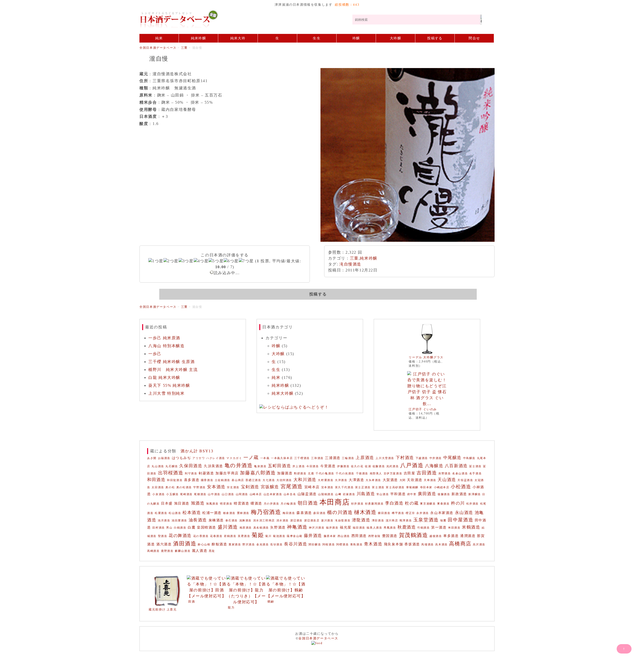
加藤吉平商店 (227, 473)
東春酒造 (443, 503)
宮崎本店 (312, 487)
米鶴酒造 (471, 527)
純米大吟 (237, 38)
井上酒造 (298, 466)
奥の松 (170, 487)
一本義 (265, 458)
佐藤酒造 (378, 466)
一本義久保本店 (282, 458)
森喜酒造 (304, 513)
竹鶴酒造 (423, 527)
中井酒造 (435, 458)
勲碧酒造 (300, 473)
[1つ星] (155, 261)
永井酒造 (422, 513)
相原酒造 (245, 527)
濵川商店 (392, 520)
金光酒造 (262, 544)
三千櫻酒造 (302, 458)
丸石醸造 (171, 466)
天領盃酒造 (465, 480)
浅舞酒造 (245, 520)
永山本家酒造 (441, 513)
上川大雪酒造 (384, 458)
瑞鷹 (443, 520)
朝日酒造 (308, 503)
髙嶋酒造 (153, 551)
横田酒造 (384, 513)
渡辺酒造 (296, 520)
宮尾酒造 (292, 486)
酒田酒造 (184, 543)
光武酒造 (392, 466)
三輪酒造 (348, 458)
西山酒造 (344, 536)
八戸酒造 (411, 465)
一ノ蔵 (251, 457)
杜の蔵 (412, 503)
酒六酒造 (164, 544)
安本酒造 (216, 487)
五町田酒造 (279, 465)
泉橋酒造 (216, 520)
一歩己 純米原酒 (164, 338)
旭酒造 (198, 503)
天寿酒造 (430, 480)
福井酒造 (332, 527)
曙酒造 (256, 503)
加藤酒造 (284, 473)
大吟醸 (395, 38)
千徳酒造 (362, 473)
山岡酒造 (242, 494)
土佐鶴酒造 (222, 480)
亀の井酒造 (239, 465)
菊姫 (258, 535)
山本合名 (290, 494)
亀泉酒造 (260, 466)
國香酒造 (207, 480)
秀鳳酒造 (390, 527)
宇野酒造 (199, 487)
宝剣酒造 (250, 487)
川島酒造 (366, 493)
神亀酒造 (297, 527)
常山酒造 (382, 494)
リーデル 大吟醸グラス (426, 357)
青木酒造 (373, 544)
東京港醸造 (428, 503)
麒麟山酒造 (182, 551)
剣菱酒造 (206, 473)
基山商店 (238, 480)
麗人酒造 (199, 551)
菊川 (268, 536)
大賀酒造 (390, 480)
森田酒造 (319, 513)
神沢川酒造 (316, 527)
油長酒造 (198, 520)
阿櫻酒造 (342, 544)
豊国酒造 (389, 536)
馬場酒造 (427, 544)
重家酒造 (235, 544)
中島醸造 (469, 458)
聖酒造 (162, 536)
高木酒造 (441, 544)
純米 (159, 38)
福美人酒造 (374, 527)
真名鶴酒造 (261, 527)
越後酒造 (435, 536)
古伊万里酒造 (393, 473)
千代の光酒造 (345, 473)
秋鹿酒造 (406, 527)
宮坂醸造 (270, 487)
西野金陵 (374, 536)
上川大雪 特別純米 (166, 393)
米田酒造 (454, 527)
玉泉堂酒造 (426, 519)
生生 (316, 38)
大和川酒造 (305, 479)
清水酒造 (282, 520)
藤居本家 (330, 536)
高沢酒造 (479, 544)
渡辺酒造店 (312, 520)
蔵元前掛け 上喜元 (163, 609)
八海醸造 (434, 465)
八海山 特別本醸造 (166, 346)
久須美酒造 (213, 466)
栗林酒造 (243, 513)
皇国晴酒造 (206, 527)
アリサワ (198, 458)
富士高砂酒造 (395, 487)
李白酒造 (394, 503)
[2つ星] (171, 261)
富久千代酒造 (344, 487)
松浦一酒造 (212, 513)
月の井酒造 (271, 503)
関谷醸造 (315, 544)
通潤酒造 (468, 536)
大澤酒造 (356, 480)
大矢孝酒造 (373, 480)
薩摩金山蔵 (294, 536)
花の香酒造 (201, 536)
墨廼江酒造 (253, 480)
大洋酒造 (341, 480)
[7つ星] (246, 261)
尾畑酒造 (200, 494)
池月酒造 (164, 520)
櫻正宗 (410, 513)
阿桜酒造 (328, 544)
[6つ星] (231, 261)
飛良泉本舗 (393, 544)
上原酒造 (365, 457)
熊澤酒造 (405, 520)
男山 (169, 527)
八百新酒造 (456, 465)
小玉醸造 (172, 494)
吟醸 (356, 38)
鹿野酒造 (167, 551)
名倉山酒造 (460, 473)
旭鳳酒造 (212, 503)
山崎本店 (256, 494)
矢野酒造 (278, 527)
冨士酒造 (475, 466)
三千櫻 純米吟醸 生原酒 (171, 362)
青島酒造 (356, 544)
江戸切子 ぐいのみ (423, 409)
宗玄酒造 (233, 487)
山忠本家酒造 (273, 494)
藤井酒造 (313, 535)
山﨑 (338, 494)
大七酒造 (269, 480)
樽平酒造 (398, 513)
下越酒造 (422, 458)
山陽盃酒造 (307, 494)
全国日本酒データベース (245, 19)
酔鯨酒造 (219, 544)
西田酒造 (359, 536)
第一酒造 (439, 527)
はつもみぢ (181, 458)
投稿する (434, 38)
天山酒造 (447, 479)
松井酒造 (472, 503)
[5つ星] (216, 261)
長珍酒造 (276, 544)
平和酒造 (398, 494)
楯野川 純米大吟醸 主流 (173, 369)
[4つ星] (201, 261)
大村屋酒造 (325, 480)
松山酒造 (175, 513)
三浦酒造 (332, 458)
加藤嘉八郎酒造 (258, 472)
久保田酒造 (190, 465)
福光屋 (345, 527)
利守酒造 (191, 473)
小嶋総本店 (441, 487)
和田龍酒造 (175, 480)
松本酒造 (192, 512)
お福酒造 (164, 458)
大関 (402, 480)
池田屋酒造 (179, 520)
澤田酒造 (378, 520)
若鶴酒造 (230, 536)
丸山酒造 (158, 466)
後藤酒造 (444, 494)
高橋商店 (460, 544)
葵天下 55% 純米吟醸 (169, 385)
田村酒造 (158, 527)
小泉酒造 (158, 494)
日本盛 (167, 503)
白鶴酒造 (180, 527)
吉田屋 (409, 473)
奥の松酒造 (184, 487)
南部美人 (376, 473)
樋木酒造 (365, 512)
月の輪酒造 (288, 503)
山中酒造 (214, 494)
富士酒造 (378, 487)
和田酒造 (156, 479)
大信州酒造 (284, 480)
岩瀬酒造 (349, 494)
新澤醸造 (474, 494)
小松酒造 (461, 486)
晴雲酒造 (241, 503)
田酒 (191, 601)
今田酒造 (312, 466)
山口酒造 (228, 494)
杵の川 (458, 503)
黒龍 (212, 551)
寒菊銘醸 (412, 487)
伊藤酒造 (343, 466)
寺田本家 (426, 487)
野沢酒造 (248, 544)
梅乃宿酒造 (266, 512)
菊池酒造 (279, 536)
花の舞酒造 (180, 535)
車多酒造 (451, 536)
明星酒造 (226, 503)
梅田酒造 (289, 513)
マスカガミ (234, 458)
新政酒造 (459, 494)
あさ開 (152, 458)
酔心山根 (204, 544)
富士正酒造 (363, 487)
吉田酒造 (427, 472)
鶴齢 (270, 601)
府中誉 (412, 494)
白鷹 (191, 527)
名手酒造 (475, 473)
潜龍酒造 (361, 520)
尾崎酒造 (186, 494)
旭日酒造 (181, 503)
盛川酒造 (228, 527)
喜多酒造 (191, 480)
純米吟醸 (198, 38)
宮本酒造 (327, 487)
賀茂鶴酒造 (413, 535)
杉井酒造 (357, 503)
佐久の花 (357, 466)
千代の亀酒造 (325, 473)
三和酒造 (317, 458)
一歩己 (154, 354)
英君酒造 (244, 536)
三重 (354, 258)
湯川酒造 (327, 520)
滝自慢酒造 (350, 264)
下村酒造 (405, 457)
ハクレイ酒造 (215, 458)
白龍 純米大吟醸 (164, 377)
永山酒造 (464, 512)
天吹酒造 (414, 480)
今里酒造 (328, 466)
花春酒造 (216, 536)
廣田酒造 (427, 493)
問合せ (474, 38)
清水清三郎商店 (264, 520)
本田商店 (334, 502)
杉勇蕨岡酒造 (374, 503)
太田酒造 (158, 487)
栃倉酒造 (229, 513)
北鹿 (311, 473)
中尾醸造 (452, 457)
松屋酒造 (161, 513)
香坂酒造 (412, 544)
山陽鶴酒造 (326, 494)
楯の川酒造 (340, 512)
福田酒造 (359, 527)
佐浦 (368, 466)
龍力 (231, 607)
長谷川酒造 (295, 544)
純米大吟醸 (282, 393)
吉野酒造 (444, 473)
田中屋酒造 (460, 519)
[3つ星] (186, 261)
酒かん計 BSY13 (197, 451)
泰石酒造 (231, 520)
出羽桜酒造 (171, 472)
